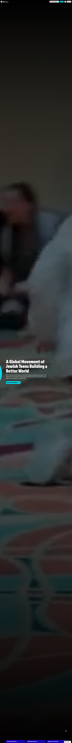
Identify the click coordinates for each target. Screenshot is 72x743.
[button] (1, 2)
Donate (61, 1)
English (67, 741)
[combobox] (67, 742)
